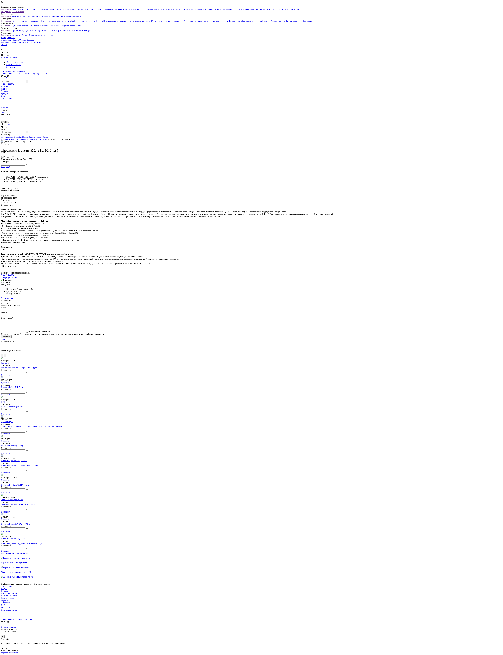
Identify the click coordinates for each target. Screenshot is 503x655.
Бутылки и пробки (20, 26)
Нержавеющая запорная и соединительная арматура (126, 21)
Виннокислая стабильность (89, 9)
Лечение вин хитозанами (182, 9)
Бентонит (5, 363)
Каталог (4, 86)
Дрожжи (120, 9)
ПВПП (4, 402)
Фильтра (258, 21)
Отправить (6, 337)
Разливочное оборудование (241, 21)
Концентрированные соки (12, 11)
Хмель (78, 26)
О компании (6, 40)
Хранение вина (292, 9)
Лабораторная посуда (32, 16)
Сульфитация (7, 421)
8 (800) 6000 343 (8, 37)
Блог (3, 96)
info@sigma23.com (9, 277)
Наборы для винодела (203, 9)
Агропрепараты (19, 9)
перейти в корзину (9, 653)
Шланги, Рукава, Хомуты (273, 21)
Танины (258, 9)
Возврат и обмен (13, 64)
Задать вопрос (7, 298)
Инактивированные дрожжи (157, 9)
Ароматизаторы (19, 30)
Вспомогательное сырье (39, 26)
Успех (3, 339)
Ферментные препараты (273, 9)
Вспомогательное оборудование (55, 21)
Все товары (6, 9)
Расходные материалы (193, 21)
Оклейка (217, 9)
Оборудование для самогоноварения (166, 21)
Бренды (30, 40)
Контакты (38, 42)
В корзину (5, 375)
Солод (62, 26)
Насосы (99, 21)
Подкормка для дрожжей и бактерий (238, 9)
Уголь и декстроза (84, 30)
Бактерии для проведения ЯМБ (40, 9)
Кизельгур (16, 35)
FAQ (31, 42)
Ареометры (17, 16)
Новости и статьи (9, 593)
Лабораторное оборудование (55, 16)
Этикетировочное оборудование (300, 21)
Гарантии (10, 67)
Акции (16, 40)
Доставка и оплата (9, 42)
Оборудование (74, 16)
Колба (45, 137)
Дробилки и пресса (78, 21)
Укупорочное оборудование (216, 21)
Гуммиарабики (109, 9)
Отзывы (22, 40)
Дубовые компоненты (134, 9)
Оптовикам (23, 42)
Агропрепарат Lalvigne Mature (14, 137)
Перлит (25, 35)
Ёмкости (91, 21)
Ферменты (70, 26)
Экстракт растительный (64, 30)
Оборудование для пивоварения (26, 21)
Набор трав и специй (44, 30)
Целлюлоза (48, 35)
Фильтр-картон (35, 35)
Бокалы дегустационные (66, 9)
